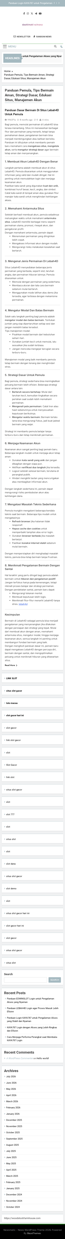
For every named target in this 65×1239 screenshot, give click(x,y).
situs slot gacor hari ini (17, 913)
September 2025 (14, 1138)
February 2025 (13, 1182)
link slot (10, 777)
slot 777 (10, 814)
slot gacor (11, 728)
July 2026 (11, 1076)
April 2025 (11, 1169)
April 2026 (11, 1095)
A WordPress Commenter (19, 1058)
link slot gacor (13, 740)
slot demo (11, 888)
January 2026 (13, 1114)
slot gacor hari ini (15, 925)
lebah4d (23, 604)
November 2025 (14, 1126)
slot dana (11, 863)
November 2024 (14, 1201)
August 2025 (12, 1145)
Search (8, 974)
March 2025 (12, 1176)
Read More (10, 665)
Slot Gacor (11, 765)
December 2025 (14, 1120)
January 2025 (13, 1188)
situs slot (11, 839)
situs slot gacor (14, 789)
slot (8, 752)
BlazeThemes (34, 1233)
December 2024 (14, 1194)
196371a (11, 119)
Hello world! (43, 1058)
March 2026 (12, 1101)
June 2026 (11, 1082)
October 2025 (13, 1132)
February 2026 (13, 1107)
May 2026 (11, 1089)
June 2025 (11, 1157)
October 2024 (13, 1207)
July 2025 (11, 1151)
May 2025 (11, 1163)
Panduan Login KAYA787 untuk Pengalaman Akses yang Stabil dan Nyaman (30, 3)
